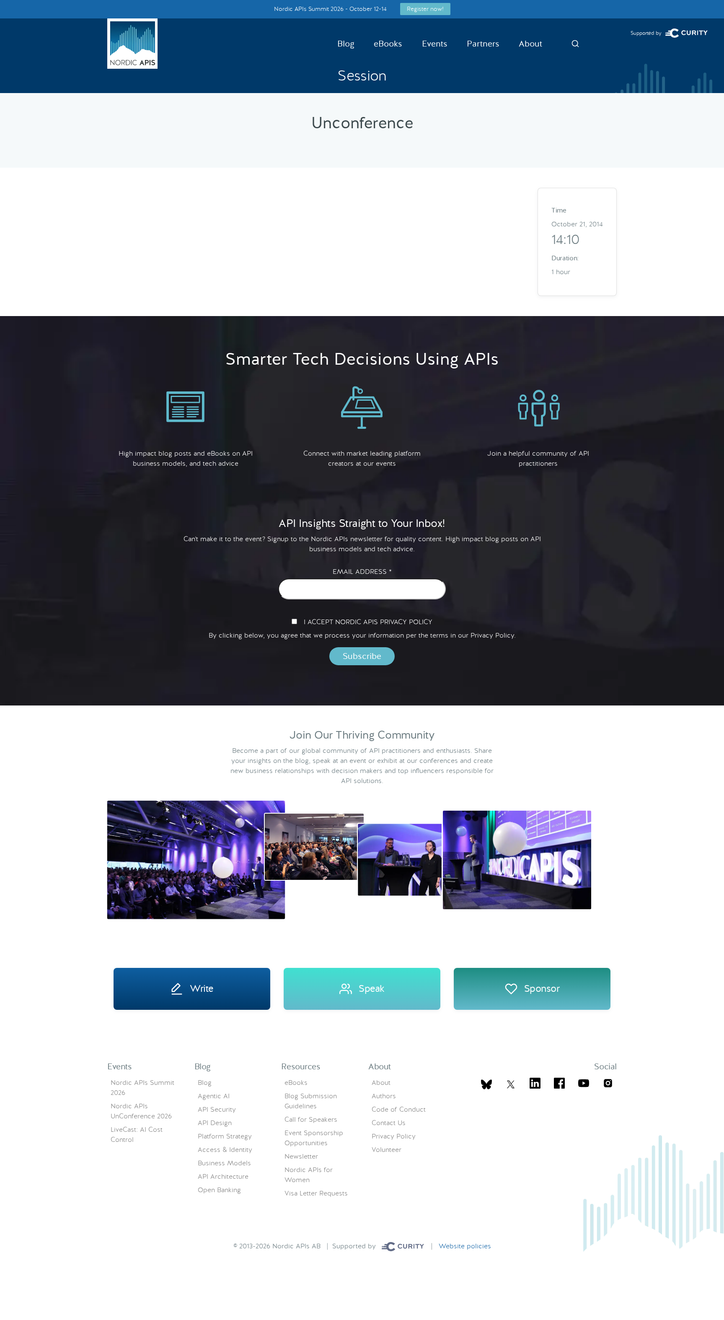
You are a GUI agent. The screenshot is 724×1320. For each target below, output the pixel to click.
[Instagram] (608, 1084)
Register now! (425, 9)
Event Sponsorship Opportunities (313, 1137)
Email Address (362, 572)
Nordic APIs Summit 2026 (142, 1087)
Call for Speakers (310, 1119)
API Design (215, 1122)
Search (575, 43)
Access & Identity (225, 1149)
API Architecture (223, 1176)
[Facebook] (559, 1084)
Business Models (224, 1163)
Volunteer (386, 1149)
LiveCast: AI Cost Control (137, 1134)
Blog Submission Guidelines (310, 1101)
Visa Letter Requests (316, 1193)
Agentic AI (214, 1096)
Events (434, 43)
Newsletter (301, 1156)
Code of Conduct (399, 1109)
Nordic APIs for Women (308, 1174)
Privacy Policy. (493, 635)
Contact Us (389, 1122)
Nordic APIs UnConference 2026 (141, 1111)
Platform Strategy (225, 1136)
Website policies (465, 1246)
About (530, 43)
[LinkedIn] (535, 1084)
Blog (345, 43)
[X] (486, 1084)
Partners (483, 43)
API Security (217, 1109)
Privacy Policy (394, 1136)
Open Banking (219, 1189)
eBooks (388, 43)
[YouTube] (583, 1084)
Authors (384, 1096)
